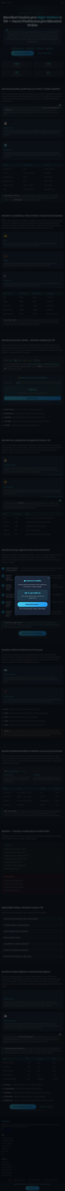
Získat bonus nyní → (32, 604)
